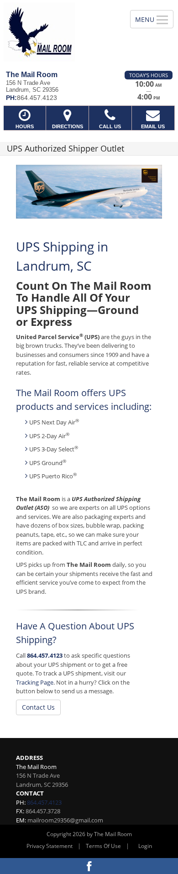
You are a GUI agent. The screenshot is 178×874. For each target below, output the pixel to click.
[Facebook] (89, 866)
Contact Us (38, 707)
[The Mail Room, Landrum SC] (60, 32)
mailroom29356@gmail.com (65, 820)
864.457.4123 (45, 655)
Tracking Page (34, 682)
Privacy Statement (49, 846)
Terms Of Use (103, 846)
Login (145, 846)
